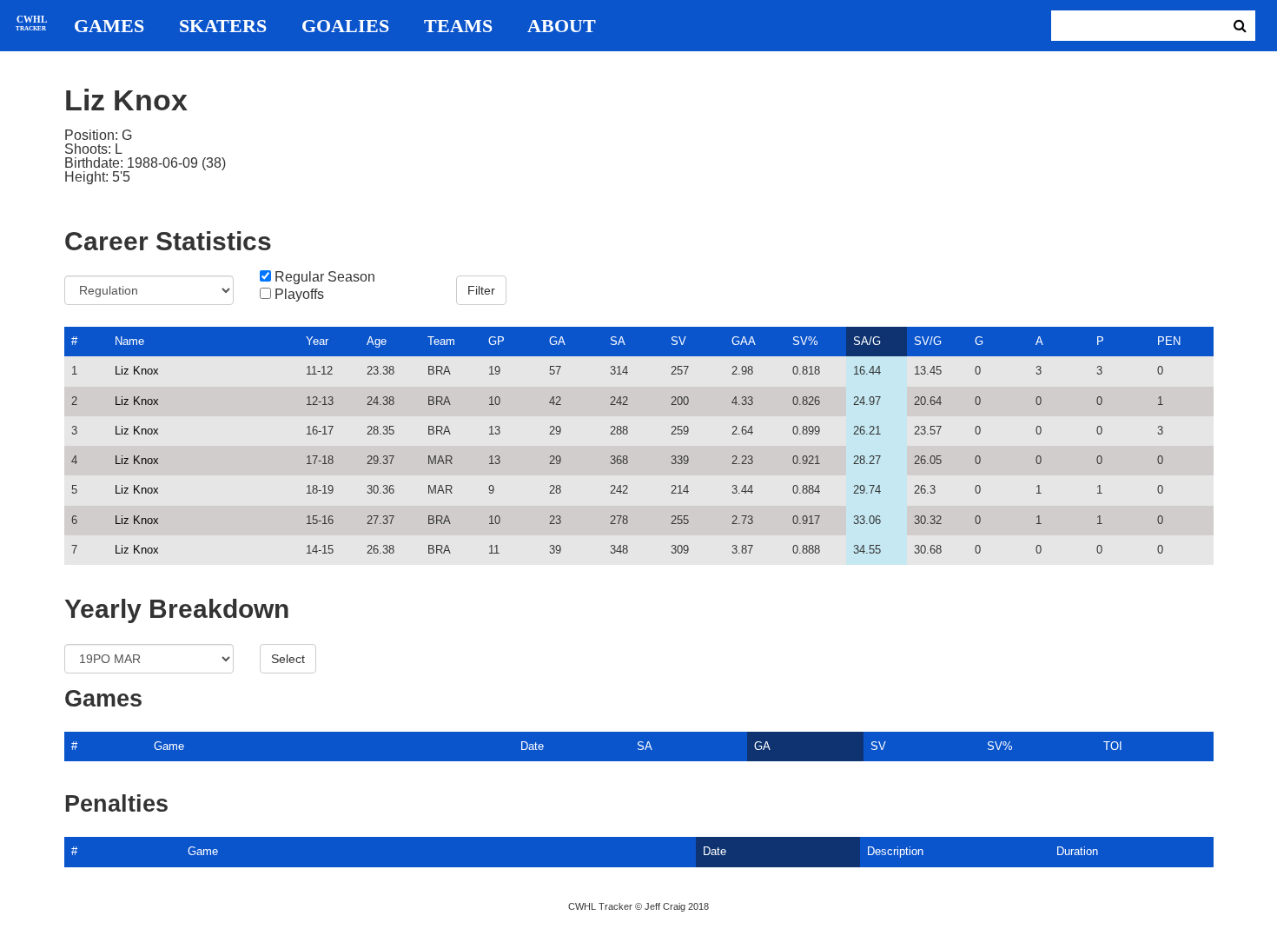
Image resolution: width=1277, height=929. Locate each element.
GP (496, 341)
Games (109, 26)
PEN (1169, 341)
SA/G (867, 341)
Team (441, 341)
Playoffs (299, 295)
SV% (805, 341)
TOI (1112, 746)
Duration (1077, 851)
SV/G (928, 341)
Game (169, 746)
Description (895, 851)
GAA (743, 341)
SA (617, 341)
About (561, 26)
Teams (458, 26)
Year (317, 341)
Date (532, 746)
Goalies (345, 26)
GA (557, 341)
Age (377, 341)
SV (678, 341)
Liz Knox (137, 370)
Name (129, 341)
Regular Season (325, 277)
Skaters (223, 26)
